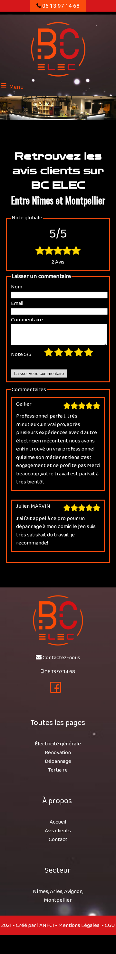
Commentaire (27, 320)
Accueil (58, 822)
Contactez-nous (61, 657)
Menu (16, 87)
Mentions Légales (79, 925)
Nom (16, 287)
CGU (110, 925)
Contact (58, 839)
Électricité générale (58, 744)
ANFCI (46, 925)
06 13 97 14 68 (60, 6)
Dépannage (58, 761)
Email (17, 303)
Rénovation (58, 752)
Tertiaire (58, 770)
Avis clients (58, 830)
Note (21, 354)
